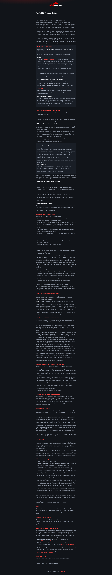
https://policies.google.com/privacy (45, 540)
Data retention (68, 105)
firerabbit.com (63, 571)
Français (49, 15)
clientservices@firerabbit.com (50, 59)
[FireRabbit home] (56, 6)
